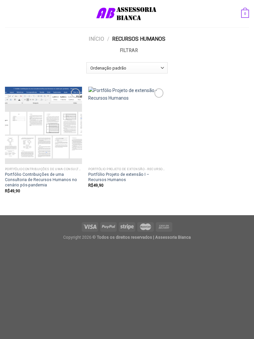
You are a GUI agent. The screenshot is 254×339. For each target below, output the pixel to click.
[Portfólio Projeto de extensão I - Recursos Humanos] (126, 125)
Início (96, 39)
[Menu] (8, 13)
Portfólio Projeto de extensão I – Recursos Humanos (118, 177)
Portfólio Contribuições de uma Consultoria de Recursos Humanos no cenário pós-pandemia (41, 180)
